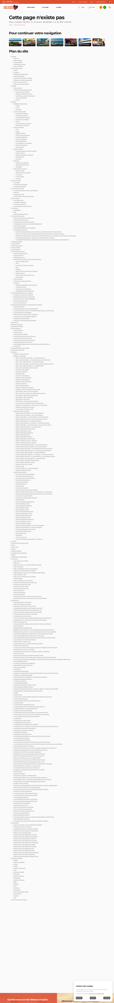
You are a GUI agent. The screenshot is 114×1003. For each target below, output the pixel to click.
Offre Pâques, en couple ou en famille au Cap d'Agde (29, 572)
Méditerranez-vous (19, 257)
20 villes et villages (16, 241)
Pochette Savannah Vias (23, 480)
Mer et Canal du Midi (20, 111)
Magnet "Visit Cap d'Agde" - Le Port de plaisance (30, 525)
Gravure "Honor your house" (24, 464)
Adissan (16, 860)
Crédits (13, 549)
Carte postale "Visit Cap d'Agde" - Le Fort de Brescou (31, 446)
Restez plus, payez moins (21, 586)
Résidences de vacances (21, 74)
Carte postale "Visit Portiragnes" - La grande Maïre (30, 458)
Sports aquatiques (21, 141)
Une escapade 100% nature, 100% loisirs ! (25, 799)
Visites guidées (18, 60)
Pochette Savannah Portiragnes (25, 478)
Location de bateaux (22, 113)
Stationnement (20, 273)
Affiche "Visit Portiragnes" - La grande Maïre (28, 427)
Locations (16, 72)
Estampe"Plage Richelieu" (23, 470)
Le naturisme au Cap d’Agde (22, 720)
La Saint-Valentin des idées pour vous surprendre (28, 691)
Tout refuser (79, 998)
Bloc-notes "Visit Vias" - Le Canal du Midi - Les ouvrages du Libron (35, 364)
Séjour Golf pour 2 (19, 590)
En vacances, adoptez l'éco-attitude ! (24, 663)
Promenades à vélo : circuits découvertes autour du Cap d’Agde (32, 779)
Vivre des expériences (17, 350)
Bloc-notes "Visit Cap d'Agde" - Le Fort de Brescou (30, 358)
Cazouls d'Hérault (19, 872)
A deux (18, 100)
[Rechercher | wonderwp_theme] (110, 7)
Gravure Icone (20, 466)
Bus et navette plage (22, 261)
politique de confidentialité (96, 993)
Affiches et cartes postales (21, 411)
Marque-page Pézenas (22, 379)
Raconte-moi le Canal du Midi (22, 832)
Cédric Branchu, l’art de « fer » (22, 641)
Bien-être (16, 161)
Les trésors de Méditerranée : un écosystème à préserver (30, 750)
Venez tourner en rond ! (21, 805)
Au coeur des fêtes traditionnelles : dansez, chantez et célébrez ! (32, 624)
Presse (13, 555)
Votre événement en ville (21, 220)
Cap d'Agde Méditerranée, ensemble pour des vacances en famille (33, 633)
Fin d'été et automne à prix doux (25, 96)
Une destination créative (21, 797)
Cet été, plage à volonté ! (21, 645)
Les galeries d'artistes (20, 202)
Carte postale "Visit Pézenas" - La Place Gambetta (30, 452)
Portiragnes (17, 890)
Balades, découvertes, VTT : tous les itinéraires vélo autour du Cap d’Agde (35, 631)
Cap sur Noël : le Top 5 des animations (25, 639)
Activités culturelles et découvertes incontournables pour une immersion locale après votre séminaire (46, 235)
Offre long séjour (18, 566)
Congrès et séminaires (83, 1)
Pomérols (16, 888)
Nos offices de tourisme (20, 253)
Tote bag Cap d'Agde (22, 482)
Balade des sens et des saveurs (23, 628)
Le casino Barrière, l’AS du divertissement (26, 708)
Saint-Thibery (17, 893)
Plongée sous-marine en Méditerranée (25, 775)
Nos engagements (19, 306)
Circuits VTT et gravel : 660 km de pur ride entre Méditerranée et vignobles (35, 647)
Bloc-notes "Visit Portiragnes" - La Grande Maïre (30, 365)
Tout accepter (107, 998)
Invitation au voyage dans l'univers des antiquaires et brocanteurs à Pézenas (36, 673)
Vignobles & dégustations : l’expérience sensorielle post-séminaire (35, 237)
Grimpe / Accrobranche (23, 135)
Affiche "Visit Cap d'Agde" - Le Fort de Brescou (29, 415)
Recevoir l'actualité (16, 324)
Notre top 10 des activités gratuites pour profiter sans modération (33, 763)
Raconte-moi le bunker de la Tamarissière (26, 830)
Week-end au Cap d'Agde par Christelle (25, 840)
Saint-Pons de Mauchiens (21, 892)
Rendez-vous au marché (21, 783)
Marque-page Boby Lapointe (24, 387)
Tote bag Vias (20, 486)
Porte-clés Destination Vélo (24, 513)
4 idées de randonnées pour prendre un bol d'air (28, 608)
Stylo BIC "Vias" (20, 373)
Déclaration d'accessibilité (18, 553)
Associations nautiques (22, 125)
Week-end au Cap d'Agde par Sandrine (25, 846)
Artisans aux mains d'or (20, 622)
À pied (18, 105)
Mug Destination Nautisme (24, 505)
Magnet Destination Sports (24, 515)
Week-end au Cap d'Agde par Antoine (25, 838)
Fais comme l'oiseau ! (20, 667)
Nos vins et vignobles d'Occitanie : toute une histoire (29, 756)
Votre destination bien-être (21, 819)
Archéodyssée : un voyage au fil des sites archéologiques (30, 620)
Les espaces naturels (20, 186)
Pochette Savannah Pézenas (24, 476)
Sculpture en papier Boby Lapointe (26, 497)
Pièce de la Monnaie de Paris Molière (27, 490)
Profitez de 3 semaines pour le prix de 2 (25, 582)
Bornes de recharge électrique (25, 275)
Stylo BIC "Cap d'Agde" (22, 369)
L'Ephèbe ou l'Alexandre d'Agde (23, 675)
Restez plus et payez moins (24, 94)
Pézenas (16, 884)
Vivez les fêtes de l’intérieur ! (22, 815)
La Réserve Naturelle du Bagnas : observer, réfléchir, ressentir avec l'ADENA (36, 689)
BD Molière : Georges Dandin (24, 397)
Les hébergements (17, 68)
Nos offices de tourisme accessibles (24, 297)
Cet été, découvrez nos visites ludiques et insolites (28, 643)
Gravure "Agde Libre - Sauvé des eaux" (27, 468)
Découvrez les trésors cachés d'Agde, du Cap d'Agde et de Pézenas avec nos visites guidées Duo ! (42, 659)
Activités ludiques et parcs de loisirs (26, 151)
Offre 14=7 (17, 562)
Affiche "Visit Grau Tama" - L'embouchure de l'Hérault (31, 419)
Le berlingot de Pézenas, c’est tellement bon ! (27, 700)
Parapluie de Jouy (21, 533)
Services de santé (21, 287)
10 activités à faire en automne (22, 602)
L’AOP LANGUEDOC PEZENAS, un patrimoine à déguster (30, 677)
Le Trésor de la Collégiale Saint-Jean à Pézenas (30, 403)
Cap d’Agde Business (20, 226)
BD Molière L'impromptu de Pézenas (27, 391)
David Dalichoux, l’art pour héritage (24, 649)
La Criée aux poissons (20, 681)
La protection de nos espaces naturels (25, 316)
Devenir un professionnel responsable (25, 320)
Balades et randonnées (20, 103)
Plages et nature (16, 180)
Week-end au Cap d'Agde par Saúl (24, 848)
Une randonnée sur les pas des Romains (25, 801)
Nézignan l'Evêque (19, 880)
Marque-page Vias (21, 383)
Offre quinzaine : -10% (20, 574)
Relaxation (19, 167)
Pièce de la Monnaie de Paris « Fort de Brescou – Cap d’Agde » (34, 492)
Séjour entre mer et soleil (21, 588)
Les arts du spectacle (20, 204)
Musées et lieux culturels (23, 172)
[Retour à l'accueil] (10, 7)
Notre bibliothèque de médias (20, 348)
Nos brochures (18, 279)
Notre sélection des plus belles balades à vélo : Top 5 (29, 761)
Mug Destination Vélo (22, 507)
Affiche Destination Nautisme (24, 432)
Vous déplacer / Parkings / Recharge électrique (27, 259)
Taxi (17, 267)
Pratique (13, 86)
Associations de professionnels (25, 291)
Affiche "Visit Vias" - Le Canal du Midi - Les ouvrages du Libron (33, 425)
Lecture (18, 178)
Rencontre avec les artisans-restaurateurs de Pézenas (29, 781)
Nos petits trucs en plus (20, 300)
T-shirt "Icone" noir (21, 537)
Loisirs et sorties (18, 149)
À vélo (18, 107)
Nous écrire (14, 322)
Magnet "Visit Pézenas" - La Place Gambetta (29, 527)
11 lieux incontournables (21, 334)
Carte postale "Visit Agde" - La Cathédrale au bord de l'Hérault (34, 448)
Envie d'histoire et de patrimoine (23, 665)
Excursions (19, 174)
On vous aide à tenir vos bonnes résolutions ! (27, 767)
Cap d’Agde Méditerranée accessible (100, 7)
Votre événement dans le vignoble (24, 222)
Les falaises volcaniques (20, 732)
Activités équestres (21, 137)
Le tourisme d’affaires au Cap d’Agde (24, 228)
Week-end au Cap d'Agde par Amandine (26, 836)
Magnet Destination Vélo (23, 517)
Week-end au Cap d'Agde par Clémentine (26, 842)
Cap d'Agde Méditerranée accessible (22, 293)
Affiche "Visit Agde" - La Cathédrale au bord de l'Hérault (32, 417)
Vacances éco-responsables (22, 803)
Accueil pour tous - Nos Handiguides (24, 298)
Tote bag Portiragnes (22, 488)
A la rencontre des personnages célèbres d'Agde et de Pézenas (32, 618)
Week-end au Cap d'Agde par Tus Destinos (26, 852)
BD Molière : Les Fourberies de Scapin (27, 401)
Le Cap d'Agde (15, 243)
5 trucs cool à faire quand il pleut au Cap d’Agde (28, 612)
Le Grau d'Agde (15, 247)
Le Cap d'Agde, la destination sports (24, 704)
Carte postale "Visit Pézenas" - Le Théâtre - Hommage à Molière (35, 454)
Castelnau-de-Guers (19, 868)
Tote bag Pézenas (21, 484)
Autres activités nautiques (23, 123)
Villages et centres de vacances (23, 80)
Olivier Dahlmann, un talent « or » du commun (27, 765)
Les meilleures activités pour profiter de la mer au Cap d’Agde (32, 736)
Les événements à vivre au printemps (25, 336)
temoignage (15, 823)
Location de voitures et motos (25, 265)
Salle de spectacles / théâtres (24, 155)
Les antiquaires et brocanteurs (22, 206)
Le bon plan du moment (21, 561)
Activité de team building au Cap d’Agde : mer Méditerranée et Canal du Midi (38, 231)
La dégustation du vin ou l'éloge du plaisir (26, 828)
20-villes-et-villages (16, 858)
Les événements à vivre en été (23, 338)
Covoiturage (19, 277)
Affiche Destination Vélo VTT (24, 436)
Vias (15, 897)
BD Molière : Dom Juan (23, 399)
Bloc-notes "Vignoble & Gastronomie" (27, 367)
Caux (15, 870)
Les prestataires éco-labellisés (22, 312)
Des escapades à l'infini (20, 661)
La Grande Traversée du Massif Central (25, 685)
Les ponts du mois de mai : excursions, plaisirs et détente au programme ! (35, 748)
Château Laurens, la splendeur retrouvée (28, 389)
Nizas (15, 882)
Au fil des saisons (18, 626)
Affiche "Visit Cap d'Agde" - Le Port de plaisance (30, 413)
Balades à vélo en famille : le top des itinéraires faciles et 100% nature (34, 629)
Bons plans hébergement (21, 84)
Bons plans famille (21, 98)
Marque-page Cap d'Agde (23, 377)
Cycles (18, 131)
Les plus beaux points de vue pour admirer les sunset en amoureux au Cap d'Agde (38, 744)
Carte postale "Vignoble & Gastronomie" (27, 460)
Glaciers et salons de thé (21, 214)
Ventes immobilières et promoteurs (26, 285)
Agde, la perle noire (17, 245)
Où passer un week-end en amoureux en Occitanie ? (29, 769)
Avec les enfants (18, 66)
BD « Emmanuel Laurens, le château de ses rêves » (31, 393)
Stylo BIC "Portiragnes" (22, 375)
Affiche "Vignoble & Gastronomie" (25, 428)
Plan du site (14, 547)
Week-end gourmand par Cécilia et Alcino (26, 856)
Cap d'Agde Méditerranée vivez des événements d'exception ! (32, 344)
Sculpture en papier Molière (24, 495)
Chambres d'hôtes (19, 76)
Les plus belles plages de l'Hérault (24, 746)
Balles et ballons (21, 133)
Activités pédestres (21, 139)
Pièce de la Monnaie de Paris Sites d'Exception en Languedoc (34, 494)
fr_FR (110, 2)
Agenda (83, 7)
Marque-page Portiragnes (23, 381)
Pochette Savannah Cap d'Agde (25, 474)
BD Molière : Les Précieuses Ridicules (27, 395)
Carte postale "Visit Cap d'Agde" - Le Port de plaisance (32, 444)
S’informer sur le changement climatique (26, 314)
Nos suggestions (16, 328)
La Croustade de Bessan (21, 683)
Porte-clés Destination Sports (24, 511)
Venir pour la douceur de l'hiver (23, 809)
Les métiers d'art (18, 200)
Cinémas (18, 159)
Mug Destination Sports (23, 503)
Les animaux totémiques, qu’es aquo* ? (25, 728)
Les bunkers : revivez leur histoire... (24, 730)
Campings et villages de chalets (23, 78)
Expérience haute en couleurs (22, 826)
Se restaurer (14, 208)
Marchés (16, 58)
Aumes (16, 864)
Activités (13, 101)
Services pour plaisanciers (23, 289)
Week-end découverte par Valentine (24, 854)
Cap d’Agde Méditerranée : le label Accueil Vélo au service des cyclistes (34, 637)
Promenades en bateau (23, 117)
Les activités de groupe (20, 230)
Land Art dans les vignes (21, 698)
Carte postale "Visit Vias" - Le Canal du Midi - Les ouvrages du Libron (35, 456)
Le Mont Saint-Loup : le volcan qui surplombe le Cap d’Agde (31, 714)
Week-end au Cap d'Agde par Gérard (24, 844)
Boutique (74, 1)
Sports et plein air (19, 127)
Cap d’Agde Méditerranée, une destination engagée (104, 7)
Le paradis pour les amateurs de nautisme (26, 724)
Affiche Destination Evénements (25, 438)
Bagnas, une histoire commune (25, 407)
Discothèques (20, 157)
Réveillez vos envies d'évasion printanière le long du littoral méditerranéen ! (36, 785)
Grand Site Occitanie (17, 326)
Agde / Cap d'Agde (19, 862)
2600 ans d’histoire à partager (22, 604)
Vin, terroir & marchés (17, 188)
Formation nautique (22, 115)
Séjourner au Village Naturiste (22, 281)
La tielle (16, 692)
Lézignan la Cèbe (19, 876)
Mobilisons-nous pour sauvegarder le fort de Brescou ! (29, 754)
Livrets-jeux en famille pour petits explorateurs (27, 752)
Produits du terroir (19, 194)
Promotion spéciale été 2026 (22, 584)
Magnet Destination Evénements (25, 529)
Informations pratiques (101, 1)
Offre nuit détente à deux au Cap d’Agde (26, 568)
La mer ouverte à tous (20, 302)
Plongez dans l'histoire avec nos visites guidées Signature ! (30, 777)
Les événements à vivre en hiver (23, 342)
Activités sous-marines (22, 119)
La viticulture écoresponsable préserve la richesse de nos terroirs (33, 696)
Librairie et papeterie (20, 356)
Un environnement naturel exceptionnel (26, 793)
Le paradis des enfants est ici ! (22, 722)
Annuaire (16, 283)
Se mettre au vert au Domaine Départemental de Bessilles (31, 789)
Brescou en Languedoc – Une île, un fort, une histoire (31, 405)
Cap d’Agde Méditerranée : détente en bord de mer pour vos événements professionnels (42, 239)
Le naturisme (17, 718)
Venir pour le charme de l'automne (24, 811)
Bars (15, 212)
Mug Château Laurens (22, 509)
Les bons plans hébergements (23, 90)
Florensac (16, 874)
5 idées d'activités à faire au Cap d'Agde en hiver (28, 610)
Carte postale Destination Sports (25, 462)
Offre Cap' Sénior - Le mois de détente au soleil (27, 564)
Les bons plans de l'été (22, 92)
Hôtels (15, 70)
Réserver (93, 7)
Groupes (91, 1)
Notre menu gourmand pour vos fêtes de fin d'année (29, 759)
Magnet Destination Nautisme (25, 519)
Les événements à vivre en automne (24, 340)
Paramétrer (93, 998)
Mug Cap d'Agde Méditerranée (25, 501)
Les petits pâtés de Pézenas (22, 740)
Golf (17, 129)
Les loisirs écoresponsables (21, 318)
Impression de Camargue (21, 671)
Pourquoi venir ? (18, 330)
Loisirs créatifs (20, 176)
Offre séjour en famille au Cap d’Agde (25, 576)
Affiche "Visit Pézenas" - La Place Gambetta (28, 421)
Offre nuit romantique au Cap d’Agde (24, 570)
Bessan (16, 866)
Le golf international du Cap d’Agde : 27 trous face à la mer (31, 712)
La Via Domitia (18, 695)
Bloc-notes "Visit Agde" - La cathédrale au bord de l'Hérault (33, 360)
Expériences (15, 600)
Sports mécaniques (21, 145)
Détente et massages (22, 163)
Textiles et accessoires (20, 472)
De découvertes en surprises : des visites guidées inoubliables (32, 651)
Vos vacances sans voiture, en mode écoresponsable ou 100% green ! (34, 310)
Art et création (15, 198)
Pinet (15, 886)
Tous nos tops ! (18, 332)
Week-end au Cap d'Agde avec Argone (25, 834)
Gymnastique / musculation (24, 143)
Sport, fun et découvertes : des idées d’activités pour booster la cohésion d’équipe (40, 233)
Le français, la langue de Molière (23, 710)
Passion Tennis (18, 771)
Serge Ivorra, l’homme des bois (23, 791)
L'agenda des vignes (19, 64)
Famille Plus (17, 669)
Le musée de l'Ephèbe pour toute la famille (26, 716)
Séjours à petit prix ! (19, 594)
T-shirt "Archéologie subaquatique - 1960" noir (29, 539)
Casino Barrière (20, 153)
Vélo (17, 263)
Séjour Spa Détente (19, 592)
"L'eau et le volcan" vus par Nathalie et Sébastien (28, 825)
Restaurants (17, 210)
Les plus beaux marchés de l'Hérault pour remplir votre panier (32, 742)
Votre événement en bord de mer (24, 218)
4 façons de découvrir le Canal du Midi (25, 606)
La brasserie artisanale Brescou (23, 679)
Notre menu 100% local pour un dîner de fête (27, 758)
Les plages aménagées (20, 184)
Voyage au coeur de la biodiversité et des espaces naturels (31, 821)
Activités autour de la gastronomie (24, 196)
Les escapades (18, 62)
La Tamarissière (15, 249)
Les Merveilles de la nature (21, 738)
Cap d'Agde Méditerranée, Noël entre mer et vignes (29, 635)
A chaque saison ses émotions (22, 616)
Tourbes (16, 895)
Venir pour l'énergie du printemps (24, 807)
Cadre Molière (20, 499)
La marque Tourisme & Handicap (23, 295)
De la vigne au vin (19, 653)
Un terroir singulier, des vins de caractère (25, 795)
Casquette (19, 535)
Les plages (17, 182)
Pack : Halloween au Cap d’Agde (23, 580)
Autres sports (20, 147)
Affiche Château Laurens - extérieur (26, 440)
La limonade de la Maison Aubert (23, 687)
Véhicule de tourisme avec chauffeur (27, 271)
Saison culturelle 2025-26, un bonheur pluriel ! (27, 787)
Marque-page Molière (22, 385)
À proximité (17, 346)
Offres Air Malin (18, 578)
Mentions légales (16, 551)
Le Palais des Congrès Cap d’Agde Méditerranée (28, 224)
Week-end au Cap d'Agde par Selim (24, 850)
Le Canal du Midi (18, 702)
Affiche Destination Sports (23, 431)
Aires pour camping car (20, 82)
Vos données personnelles (19, 899)
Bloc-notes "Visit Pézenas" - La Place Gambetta (30, 362)
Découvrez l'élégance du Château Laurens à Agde (28, 655)
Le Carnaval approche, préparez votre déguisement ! (29, 706)
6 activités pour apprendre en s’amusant (25, 614)
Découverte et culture (20, 168)
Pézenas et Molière (19, 773)
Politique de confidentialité (19, 557)
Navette (18, 269)
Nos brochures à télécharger (19, 543)
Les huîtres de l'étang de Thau (22, 734)
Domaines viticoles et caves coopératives (26, 190)
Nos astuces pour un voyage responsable (26, 308)
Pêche (18, 121)
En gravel (18, 109)
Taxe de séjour (18, 88)
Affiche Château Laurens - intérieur (26, 442)
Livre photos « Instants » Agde (24, 409)
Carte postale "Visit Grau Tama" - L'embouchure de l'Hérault (33, 450)
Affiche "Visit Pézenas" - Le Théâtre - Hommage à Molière (33, 423)
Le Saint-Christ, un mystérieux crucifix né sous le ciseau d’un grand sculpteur (36, 726)
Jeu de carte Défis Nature (23, 531)
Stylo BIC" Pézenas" (21, 371)
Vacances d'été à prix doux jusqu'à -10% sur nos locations (30, 598)
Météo (13, 545)
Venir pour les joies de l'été (21, 813)
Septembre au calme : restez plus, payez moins (28, 596)
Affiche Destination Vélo (23, 434)
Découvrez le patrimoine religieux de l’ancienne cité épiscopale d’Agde (35, 657)
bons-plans (14, 559)
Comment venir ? (19, 255)
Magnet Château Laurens (23, 521)
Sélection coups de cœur (21, 354)
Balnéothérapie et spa (22, 164)
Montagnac (17, 878)
